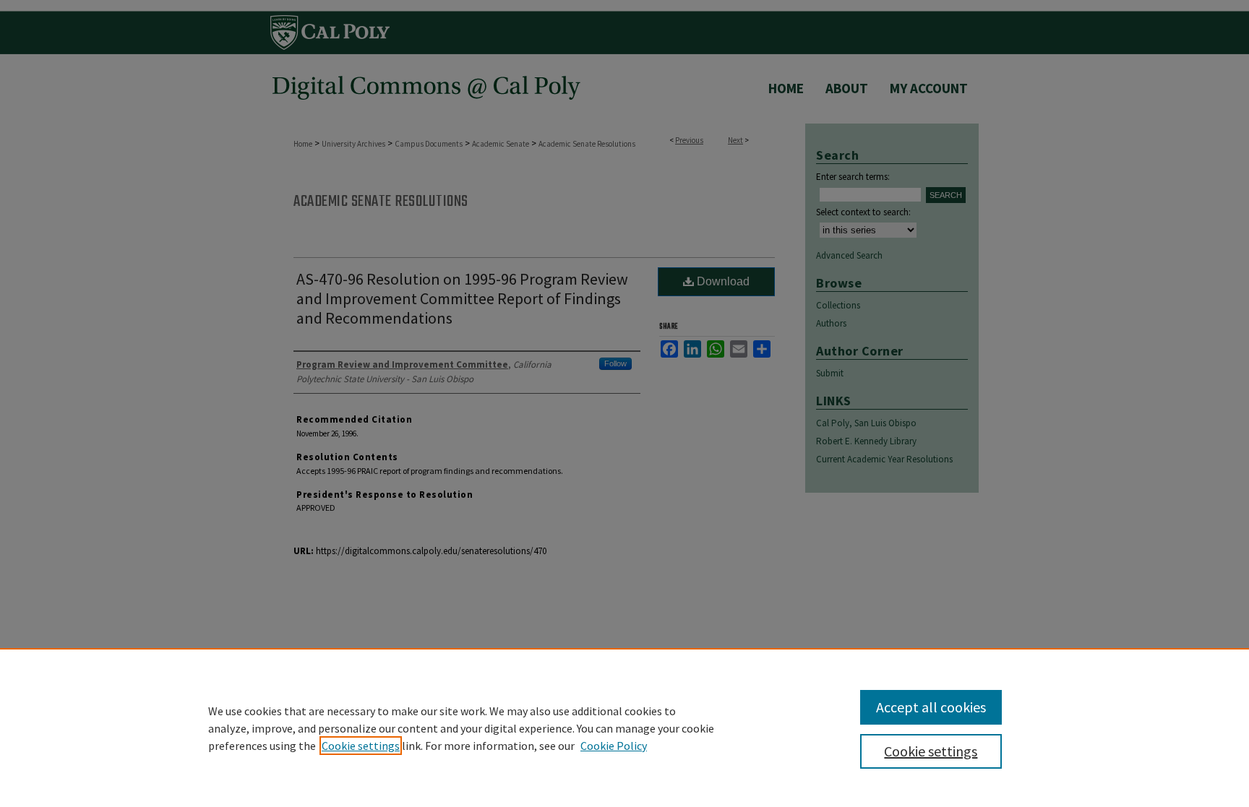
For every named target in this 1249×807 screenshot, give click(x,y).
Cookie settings (361, 745)
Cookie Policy (613, 745)
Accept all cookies (931, 707)
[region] (624, 727)
